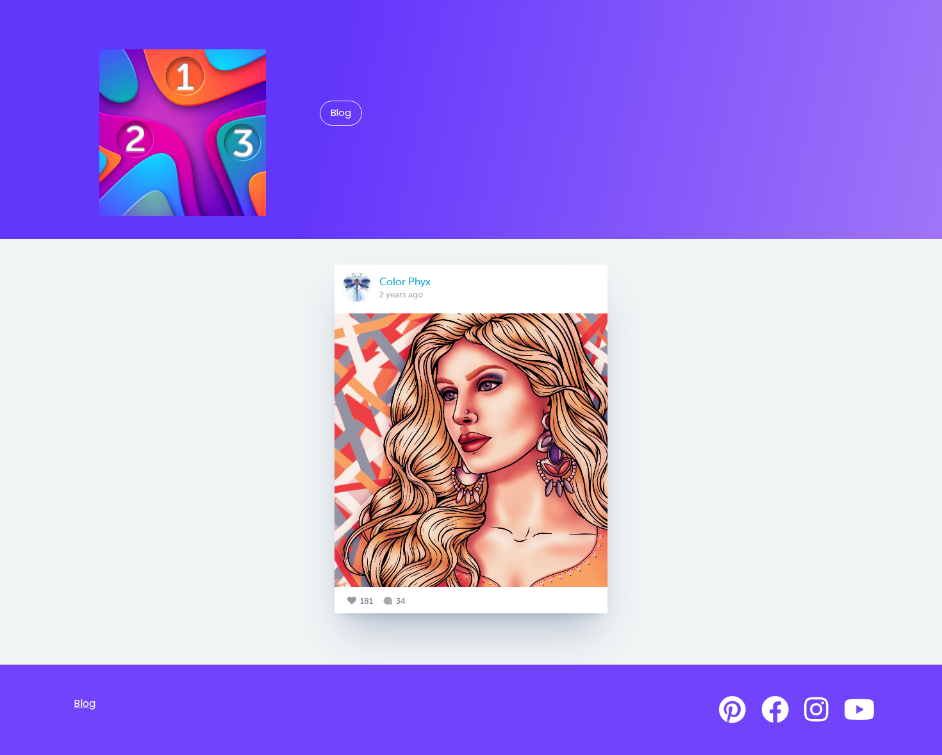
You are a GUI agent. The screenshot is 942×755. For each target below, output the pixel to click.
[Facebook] (775, 710)
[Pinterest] (732, 710)
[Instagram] (816, 710)
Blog (341, 112)
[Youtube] (859, 710)
